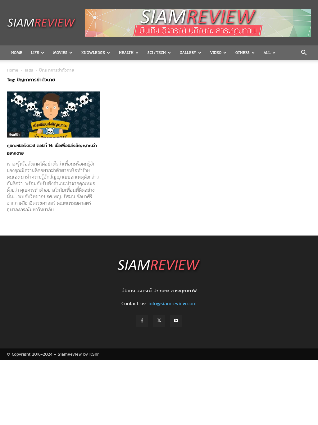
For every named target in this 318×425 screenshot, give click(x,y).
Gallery (188, 53)
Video (215, 53)
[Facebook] (142, 321)
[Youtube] (176, 321)
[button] (303, 53)
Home (16, 53)
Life (35, 53)
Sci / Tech (157, 53)
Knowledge (93, 53)
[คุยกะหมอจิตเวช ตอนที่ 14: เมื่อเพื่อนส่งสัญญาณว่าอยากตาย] (53, 114)
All (267, 53)
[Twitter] (159, 321)
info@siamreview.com (172, 303)
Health (126, 53)
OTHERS (242, 53)
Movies (60, 53)
